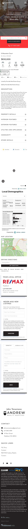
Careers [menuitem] (3, 455)
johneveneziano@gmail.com (12, 428)
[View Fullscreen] (3, 245)
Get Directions (14, 265)
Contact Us (5, 292)
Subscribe (11, 333)
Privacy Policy (18, 328)
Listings (5, 269)
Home (1, 269)
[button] (25, 38)
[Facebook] (3, 463)
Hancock (12, 269)
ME (8, 269)
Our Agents (11, 292)
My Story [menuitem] (4, 447)
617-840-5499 (15, 46)
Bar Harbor (17, 269)
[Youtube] (7, 463)
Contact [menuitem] (3, 450)
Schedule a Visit (19, 345)
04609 (22, 269)
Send (11, 385)
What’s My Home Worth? (14, 41)
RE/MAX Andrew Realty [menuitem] (8, 453)
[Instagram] (10, 463)
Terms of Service (14, 390)
